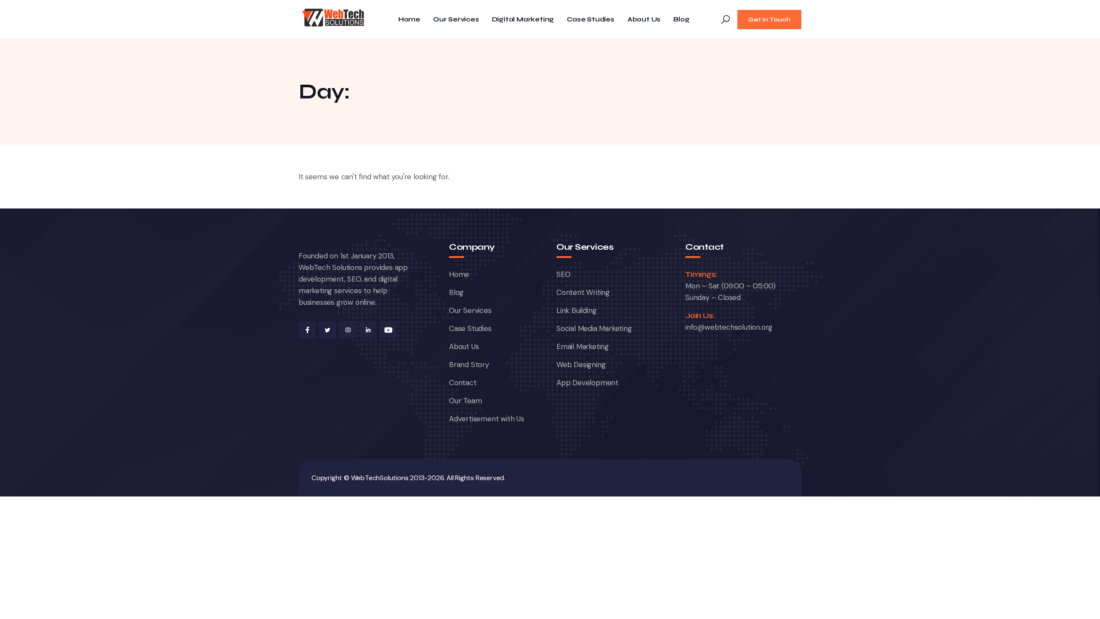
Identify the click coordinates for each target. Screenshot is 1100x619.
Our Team (465, 400)
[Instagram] (347, 329)
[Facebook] (307, 329)
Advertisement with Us (486, 418)
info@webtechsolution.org (729, 327)
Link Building (576, 310)
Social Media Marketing (594, 328)
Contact (463, 382)
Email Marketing (582, 346)
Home (409, 19)
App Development (587, 382)
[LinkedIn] (367, 329)
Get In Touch (769, 19)
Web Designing (580, 364)
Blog (681, 19)
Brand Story (469, 364)
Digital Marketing (523, 19)
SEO (563, 274)
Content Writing (583, 292)
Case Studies (590, 19)
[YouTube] (388, 329)
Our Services (456, 19)
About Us (643, 19)
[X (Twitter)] (327, 329)
